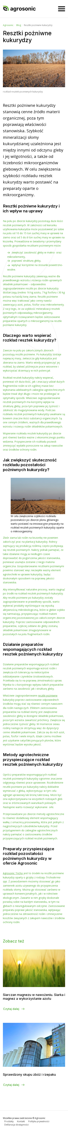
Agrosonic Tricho (13, 873)
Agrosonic (8, 25)
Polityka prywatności (38, 1121)
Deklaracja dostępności (16, 1124)
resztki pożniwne (47, 695)
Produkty (9, 1121)
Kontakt (21, 1121)
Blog (18, 25)
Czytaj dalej (11, 1009)
